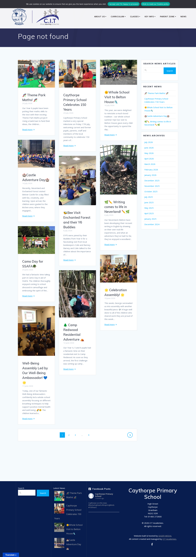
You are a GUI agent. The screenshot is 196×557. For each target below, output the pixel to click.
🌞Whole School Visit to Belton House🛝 (116, 97)
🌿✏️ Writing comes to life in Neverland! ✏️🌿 (117, 207)
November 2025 (152, 186)
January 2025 (150, 218)
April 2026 (149, 158)
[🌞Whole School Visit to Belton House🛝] (59, 528)
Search (170, 70)
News (183, 16)
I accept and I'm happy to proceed (123, 4)
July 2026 (148, 142)
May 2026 (149, 153)
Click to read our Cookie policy (155, 4)
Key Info (149, 16)
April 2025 (149, 213)
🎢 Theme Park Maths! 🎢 (156, 93)
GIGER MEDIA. (165, 535)
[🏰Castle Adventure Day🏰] (59, 543)
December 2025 (151, 180)
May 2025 (149, 208)
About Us (99, 16)
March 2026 (149, 164)
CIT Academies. (170, 539)
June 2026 (149, 147)
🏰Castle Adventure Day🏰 (156, 116)
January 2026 (150, 175)
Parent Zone (167, 16)
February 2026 (151, 169)
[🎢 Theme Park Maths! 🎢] (59, 496)
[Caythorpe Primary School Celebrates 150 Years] (59, 509)
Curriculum (117, 16)
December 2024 (151, 224)
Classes (134, 16)
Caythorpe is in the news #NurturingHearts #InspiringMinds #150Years (101, 505)
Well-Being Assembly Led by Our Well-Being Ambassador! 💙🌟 (35, 373)
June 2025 (149, 202)
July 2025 (148, 197)
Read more (27, 129)
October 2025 (150, 191)
